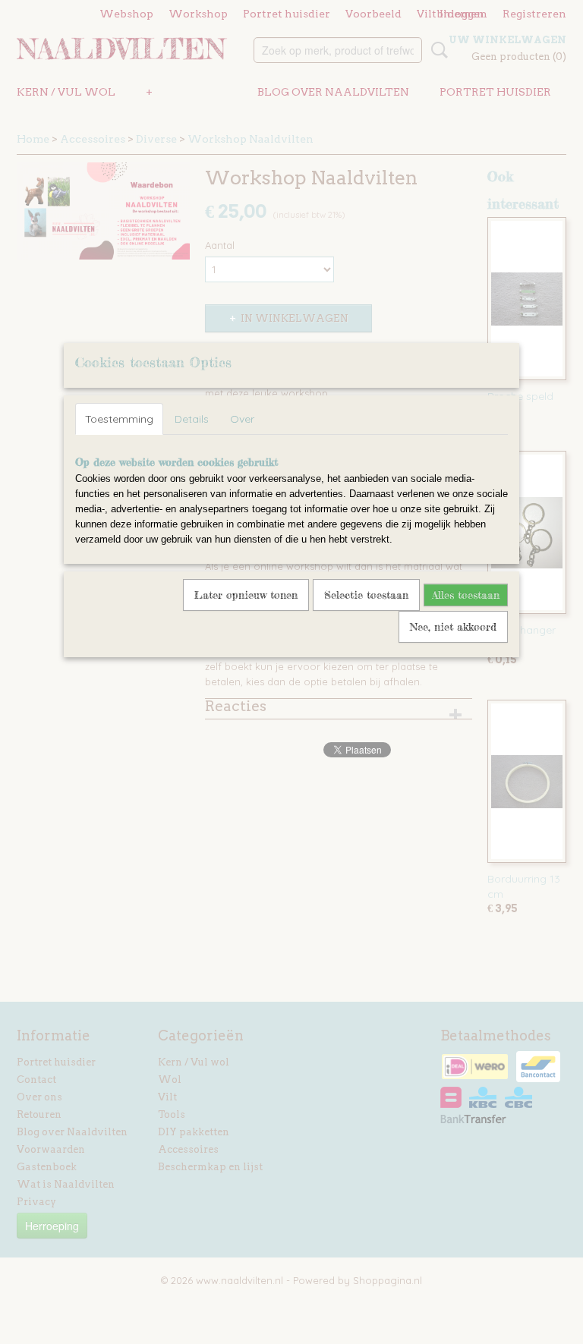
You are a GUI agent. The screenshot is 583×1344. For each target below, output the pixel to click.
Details (192, 419)
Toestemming (119, 419)
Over (242, 419)
